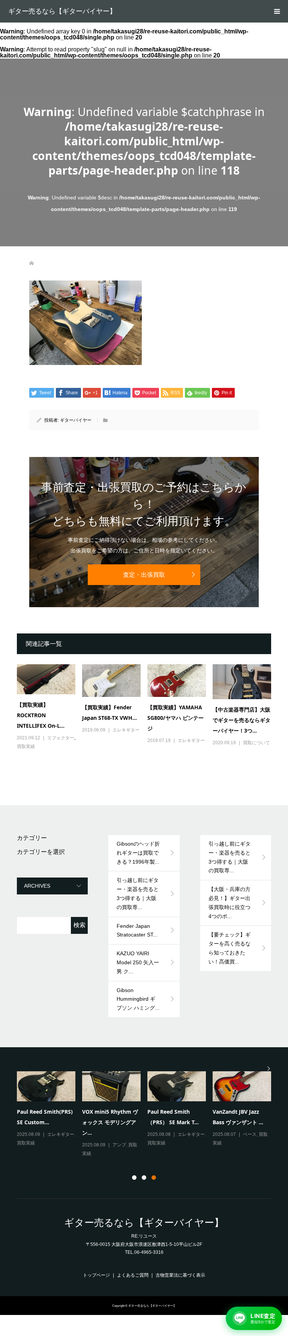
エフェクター (60, 737)
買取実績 (26, 746)
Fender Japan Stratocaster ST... (137, 930)
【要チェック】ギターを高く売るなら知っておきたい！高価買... (229, 948)
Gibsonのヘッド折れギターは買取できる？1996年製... (138, 853)
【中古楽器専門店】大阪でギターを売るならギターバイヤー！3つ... (241, 720)
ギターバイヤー (76, 420)
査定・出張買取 (144, 574)
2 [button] (144, 1177)
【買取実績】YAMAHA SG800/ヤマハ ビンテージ (175, 718)
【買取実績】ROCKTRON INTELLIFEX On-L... (40, 715)
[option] (147, 1110)
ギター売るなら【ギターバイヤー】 (62, 11)
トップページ (96, 1275)
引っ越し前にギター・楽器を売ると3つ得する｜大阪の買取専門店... (111, 1121)
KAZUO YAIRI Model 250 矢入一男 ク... (138, 962)
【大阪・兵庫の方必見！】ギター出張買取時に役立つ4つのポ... (229, 902)
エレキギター (126, 730)
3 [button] (154, 1177)
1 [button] (134, 1177)
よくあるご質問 (132, 1275)
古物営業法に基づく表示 (180, 1275)
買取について (256, 742)
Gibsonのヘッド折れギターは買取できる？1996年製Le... (44, 1121)
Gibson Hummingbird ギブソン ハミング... (138, 999)
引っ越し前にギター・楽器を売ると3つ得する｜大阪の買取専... (138, 893)
